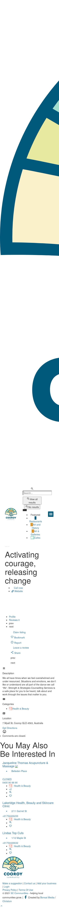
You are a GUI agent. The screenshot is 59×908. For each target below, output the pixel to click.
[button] (51, 514)
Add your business (46, 883)
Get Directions (9, 728)
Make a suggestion (12, 883)
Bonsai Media (47, 897)
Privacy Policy (9, 889)
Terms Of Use (26, 889)
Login (7, 886)
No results (33, 507)
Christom (7, 901)
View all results (33, 501)
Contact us (29, 883)
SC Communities (19, 893)
